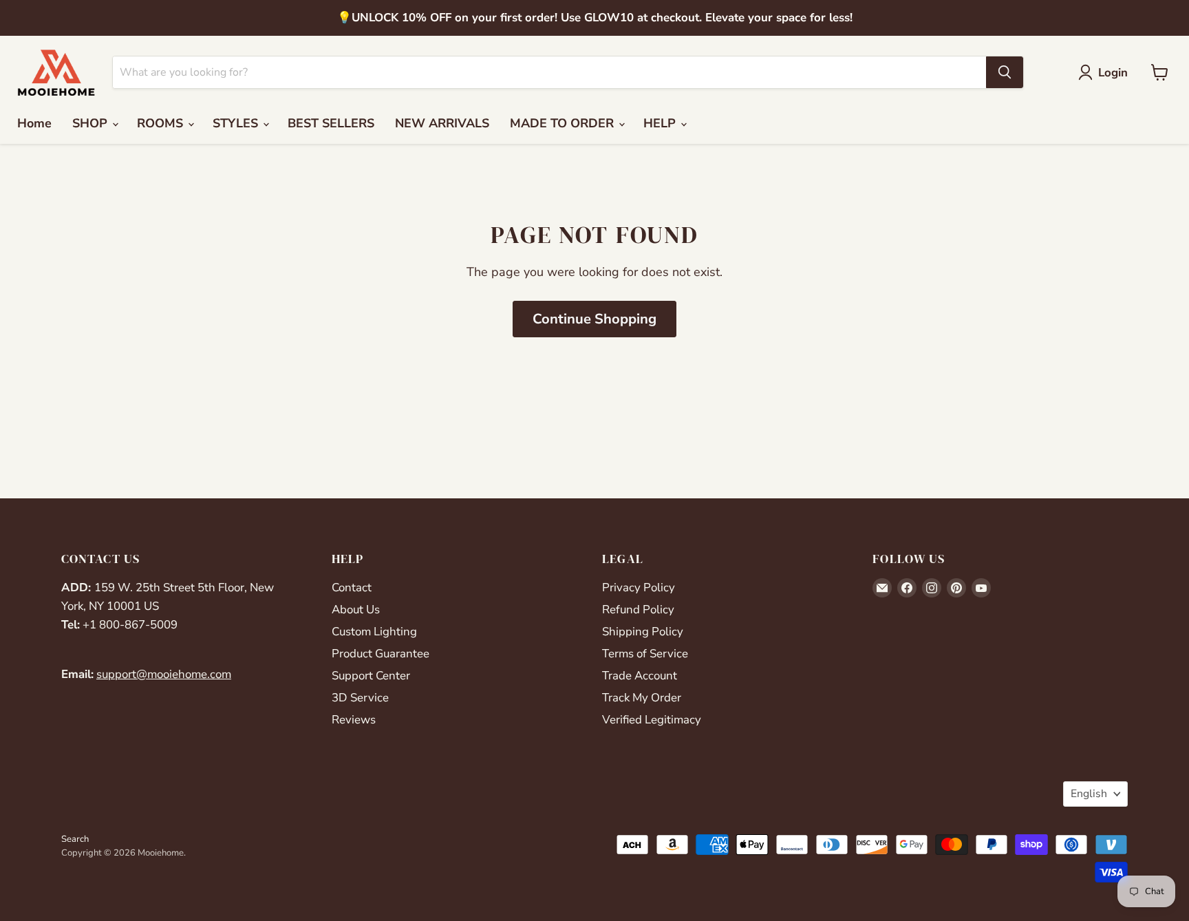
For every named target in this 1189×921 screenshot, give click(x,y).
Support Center (371, 676)
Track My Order (641, 698)
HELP (661, 123)
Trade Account (639, 676)
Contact (352, 587)
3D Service (360, 698)
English (1089, 793)
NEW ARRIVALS (442, 123)
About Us (356, 609)
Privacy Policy (638, 587)
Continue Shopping (594, 319)
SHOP (91, 123)
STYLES (237, 123)
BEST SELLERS (331, 123)
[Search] (1004, 72)
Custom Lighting (374, 631)
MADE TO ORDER (563, 123)
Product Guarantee (380, 653)
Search (75, 839)
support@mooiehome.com (163, 674)
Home (34, 123)
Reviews (354, 720)
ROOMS (161, 123)
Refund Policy (638, 609)
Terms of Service (645, 653)
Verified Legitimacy (651, 720)
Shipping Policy (642, 631)
